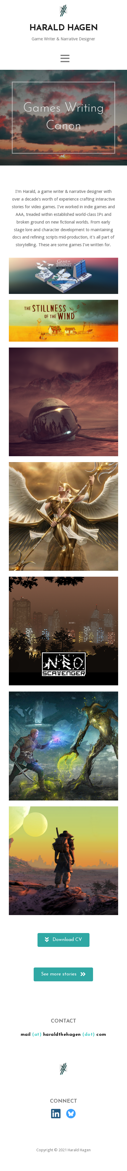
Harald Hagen (63, 28)
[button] (65, 58)
